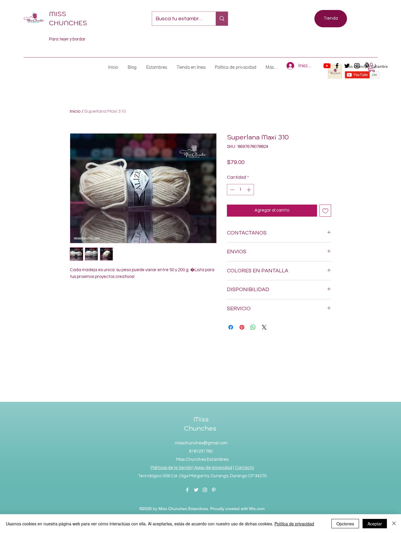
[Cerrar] (393, 523)
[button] (156, 67)
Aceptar (375, 524)
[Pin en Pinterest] (241, 327)
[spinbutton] (240, 189)
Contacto (244, 467)
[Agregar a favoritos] (325, 211)
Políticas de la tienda (171, 467)
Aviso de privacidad (213, 467)
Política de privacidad (294, 524)
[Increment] (249, 189)
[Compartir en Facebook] (230, 327)
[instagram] (356, 65)
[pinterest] (214, 490)
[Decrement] (232, 189)
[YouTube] (327, 65)
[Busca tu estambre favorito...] (222, 19)
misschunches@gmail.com (201, 443)
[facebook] (337, 65)
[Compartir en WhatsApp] (253, 327)
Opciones (345, 524)
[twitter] (347, 65)
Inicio (75, 111)
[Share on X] (264, 327)
